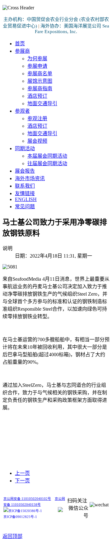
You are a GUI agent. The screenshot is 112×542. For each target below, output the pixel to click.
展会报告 (25, 171)
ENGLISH (26, 199)
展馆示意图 (39, 81)
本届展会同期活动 (47, 156)
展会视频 (37, 141)
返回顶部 (12, 536)
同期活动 (25, 148)
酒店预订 (37, 96)
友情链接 (25, 193)
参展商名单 (39, 73)
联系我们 (25, 186)
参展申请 (37, 66)
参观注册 (37, 118)
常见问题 (25, 206)
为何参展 (37, 58)
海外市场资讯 (30, 178)
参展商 (22, 51)
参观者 (22, 111)
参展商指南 (39, 88)
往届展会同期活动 (47, 163)
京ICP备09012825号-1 (20, 517)
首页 (20, 43)
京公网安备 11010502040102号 (27, 498)
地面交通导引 (42, 103)
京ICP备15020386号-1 (25, 511)
